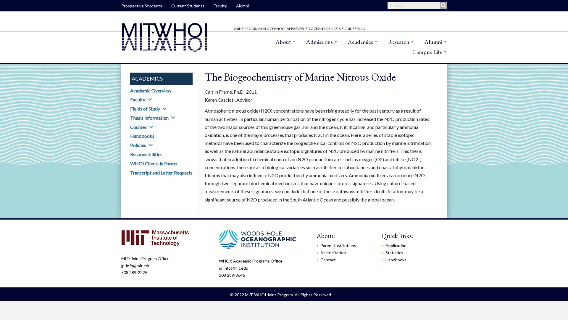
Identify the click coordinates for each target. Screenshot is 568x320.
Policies (138, 145)
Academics (360, 42)
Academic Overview (150, 90)
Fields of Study (145, 108)
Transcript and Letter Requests (161, 172)
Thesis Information (149, 118)
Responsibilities (146, 154)
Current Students (187, 5)
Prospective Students (141, 5)
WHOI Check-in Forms (153, 163)
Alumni (242, 5)
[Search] (443, 5)
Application (395, 245)
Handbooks (142, 136)
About (283, 42)
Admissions (319, 42)
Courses (138, 127)
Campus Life (427, 52)
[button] (150, 100)
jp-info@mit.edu (136, 265)
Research (398, 42)
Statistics (394, 252)
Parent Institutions (338, 245)
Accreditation (333, 252)
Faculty (220, 5)
